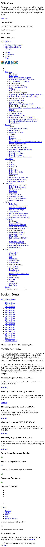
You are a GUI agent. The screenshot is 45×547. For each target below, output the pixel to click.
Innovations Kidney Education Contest (23, 121)
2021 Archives (10, 312)
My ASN (8, 56)
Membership (9, 219)
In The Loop (13, 174)
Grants (7, 202)
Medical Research (15, 189)
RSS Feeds (13, 285)
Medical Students (15, 140)
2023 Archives (10, 309)
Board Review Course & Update (20, 78)
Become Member (15, 223)
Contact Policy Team (16, 200)
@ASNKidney (6, 41)
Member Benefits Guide (17, 228)
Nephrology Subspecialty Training (20, 149)
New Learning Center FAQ (18, 87)
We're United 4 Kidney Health (19, 274)
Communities (9, 54)
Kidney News (13, 170)
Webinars (12, 89)
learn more (4, 18)
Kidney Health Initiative (13, 47)
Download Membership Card (19, 245)
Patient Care (13, 191)
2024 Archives (10, 307)
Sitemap (7, 513)
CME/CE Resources (16, 102)
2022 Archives (10, 310)
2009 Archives (10, 335)
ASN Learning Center (16, 85)
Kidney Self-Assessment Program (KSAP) (23, 96)
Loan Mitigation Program (17, 144)
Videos (11, 281)
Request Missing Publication (18, 177)
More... (7, 249)
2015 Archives (10, 324)
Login (7, 58)
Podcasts (12, 279)
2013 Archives (10, 327)
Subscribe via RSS (11, 341)
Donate (7, 52)
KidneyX (8, 49)
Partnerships (13, 259)
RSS (6, 516)
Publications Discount (16, 242)
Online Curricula (14, 91)
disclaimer (32, 539)
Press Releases (14, 270)
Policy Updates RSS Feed (17, 198)
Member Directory (15, 247)
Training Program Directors (18, 128)
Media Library (14, 277)
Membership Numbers (16, 234)
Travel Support (14, 211)
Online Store (13, 262)
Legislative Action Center (17, 185)
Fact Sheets (13, 193)
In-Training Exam (15, 151)
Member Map (13, 236)
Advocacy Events (15, 194)
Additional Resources (16, 196)
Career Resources (15, 260)
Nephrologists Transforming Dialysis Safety (23, 119)
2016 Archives (10, 322)
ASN (2, 299)
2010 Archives (10, 333)
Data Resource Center (16, 181)
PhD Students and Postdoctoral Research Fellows (25, 142)
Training (8, 125)
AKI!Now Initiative (15, 113)
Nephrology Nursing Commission (20, 157)
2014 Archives (10, 326)
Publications (9, 159)
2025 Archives (10, 305)
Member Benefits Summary (18, 227)
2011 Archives (10, 331)
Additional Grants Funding (19, 217)
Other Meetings (14, 123)
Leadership (13, 255)
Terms (7, 514)
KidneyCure (13, 204)
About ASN (13, 253)
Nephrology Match (15, 155)
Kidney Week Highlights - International (22, 79)
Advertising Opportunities (17, 179)
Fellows (11, 136)
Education (8, 72)
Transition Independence (18, 206)
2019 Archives (10, 316)
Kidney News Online (16, 172)
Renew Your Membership (17, 225)
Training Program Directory (18, 147)
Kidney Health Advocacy (17, 187)
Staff (10, 257)
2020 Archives (10, 314)
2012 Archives (10, 329)
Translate (8, 511)
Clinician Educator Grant (17, 208)
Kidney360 (13, 166)
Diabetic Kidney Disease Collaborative (22, 117)
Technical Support (11, 518)
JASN (11, 162)
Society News (13, 266)
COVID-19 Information (17, 115)
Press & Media (14, 268)
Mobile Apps (13, 283)
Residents (12, 138)
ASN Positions (14, 272)
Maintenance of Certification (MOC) (21, 104)
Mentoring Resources (16, 132)
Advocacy (8, 183)
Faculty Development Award (18, 213)
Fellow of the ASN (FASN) (18, 238)
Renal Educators (14, 130)
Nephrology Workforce (17, 153)
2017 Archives (10, 320)
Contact (3, 507)
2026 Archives (10, 303)
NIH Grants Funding (17, 215)
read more (4, 387)
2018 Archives (10, 318)
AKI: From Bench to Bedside (19, 81)
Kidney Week (13, 76)
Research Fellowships (16, 210)
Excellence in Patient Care (13, 45)
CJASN (11, 164)
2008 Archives (10, 337)
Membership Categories (17, 232)
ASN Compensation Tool (17, 243)
